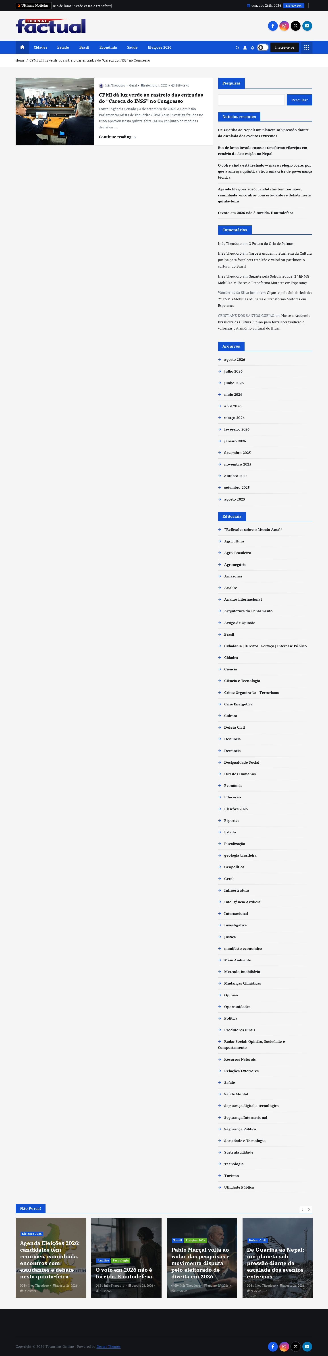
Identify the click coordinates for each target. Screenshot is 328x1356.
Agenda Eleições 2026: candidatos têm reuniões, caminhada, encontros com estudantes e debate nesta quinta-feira (264, 194)
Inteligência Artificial (243, 901)
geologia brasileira (240, 855)
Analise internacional (243, 599)
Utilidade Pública (239, 1187)
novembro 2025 (237, 464)
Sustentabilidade (238, 1152)
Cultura (230, 715)
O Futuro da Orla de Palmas (271, 243)
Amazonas (233, 576)
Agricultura (234, 541)
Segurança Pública (240, 1129)
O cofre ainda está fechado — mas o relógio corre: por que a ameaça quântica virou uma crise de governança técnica (265, 171)
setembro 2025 (237, 487)
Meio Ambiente (237, 960)
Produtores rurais (239, 1029)
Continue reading (116, 136)
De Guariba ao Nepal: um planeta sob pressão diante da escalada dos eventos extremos (275, 1263)
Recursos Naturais (240, 1059)
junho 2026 (234, 382)
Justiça (230, 936)
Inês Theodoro (115, 85)
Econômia (108, 47)
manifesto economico (243, 948)
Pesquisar (231, 83)
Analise (230, 587)
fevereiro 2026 (236, 429)
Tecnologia (234, 1163)
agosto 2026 (234, 359)
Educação (232, 797)
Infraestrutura (236, 890)
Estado (63, 47)
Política (230, 1018)
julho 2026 (233, 371)
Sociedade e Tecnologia (245, 1140)
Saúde (132, 47)
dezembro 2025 (237, 452)
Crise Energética (238, 704)
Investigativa (235, 925)
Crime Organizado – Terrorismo (251, 692)
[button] (302, 1209)
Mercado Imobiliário (242, 971)
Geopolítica (234, 866)
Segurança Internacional (245, 1117)
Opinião (231, 994)
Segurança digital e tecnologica (251, 1105)
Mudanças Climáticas (242, 983)
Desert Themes (109, 1346)
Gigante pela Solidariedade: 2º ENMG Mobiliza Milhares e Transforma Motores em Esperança (265, 299)
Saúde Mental (236, 1094)
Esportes (231, 820)
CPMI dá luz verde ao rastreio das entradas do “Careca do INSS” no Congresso (89, 60)
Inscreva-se (284, 47)
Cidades (40, 47)
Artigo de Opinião (239, 622)
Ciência (230, 669)
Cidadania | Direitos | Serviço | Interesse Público (265, 645)
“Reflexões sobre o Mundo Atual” (253, 529)
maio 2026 (233, 394)
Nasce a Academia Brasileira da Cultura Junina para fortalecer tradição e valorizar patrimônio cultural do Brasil (265, 260)
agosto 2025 (234, 499)
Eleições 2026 (159, 47)
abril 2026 (232, 406)
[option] (51, 1258)
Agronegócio (235, 564)
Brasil (84, 47)
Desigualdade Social (241, 762)
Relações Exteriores (241, 1070)
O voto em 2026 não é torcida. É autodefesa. (256, 212)
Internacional (236, 913)
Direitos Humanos (240, 773)
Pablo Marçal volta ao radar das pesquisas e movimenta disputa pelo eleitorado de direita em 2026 (200, 1263)
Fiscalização (234, 843)
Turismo (231, 1175)
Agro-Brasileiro (237, 552)
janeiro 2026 (235, 441)
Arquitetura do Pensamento (248, 610)
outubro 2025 (235, 475)
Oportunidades (237, 1006)
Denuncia (232, 738)
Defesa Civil (234, 727)
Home (20, 60)
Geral (133, 85)
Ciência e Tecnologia (242, 680)
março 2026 (234, 417)
